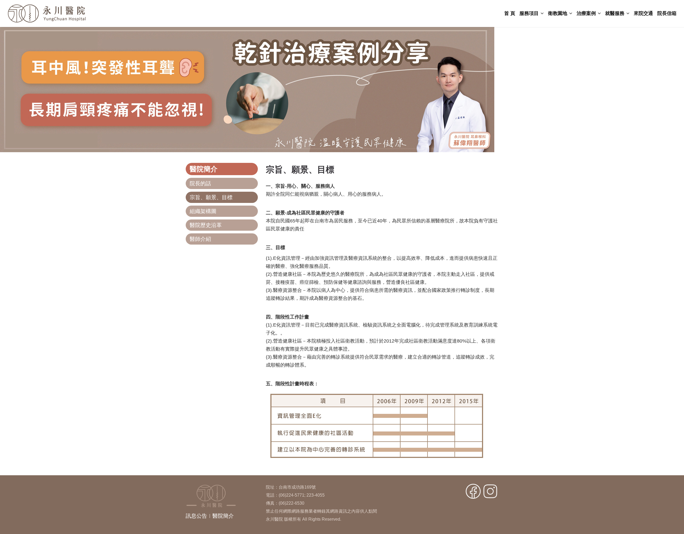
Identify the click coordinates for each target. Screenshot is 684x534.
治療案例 (587, 13)
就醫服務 (615, 13)
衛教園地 (558, 13)
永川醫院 (74, 13)
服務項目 (529, 13)
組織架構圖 (203, 211)
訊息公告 (196, 516)
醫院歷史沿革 (206, 225)
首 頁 (509, 13)
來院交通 (643, 13)
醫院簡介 (223, 516)
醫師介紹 (200, 239)
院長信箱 (667, 13)
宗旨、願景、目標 (211, 197)
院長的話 (200, 183)
